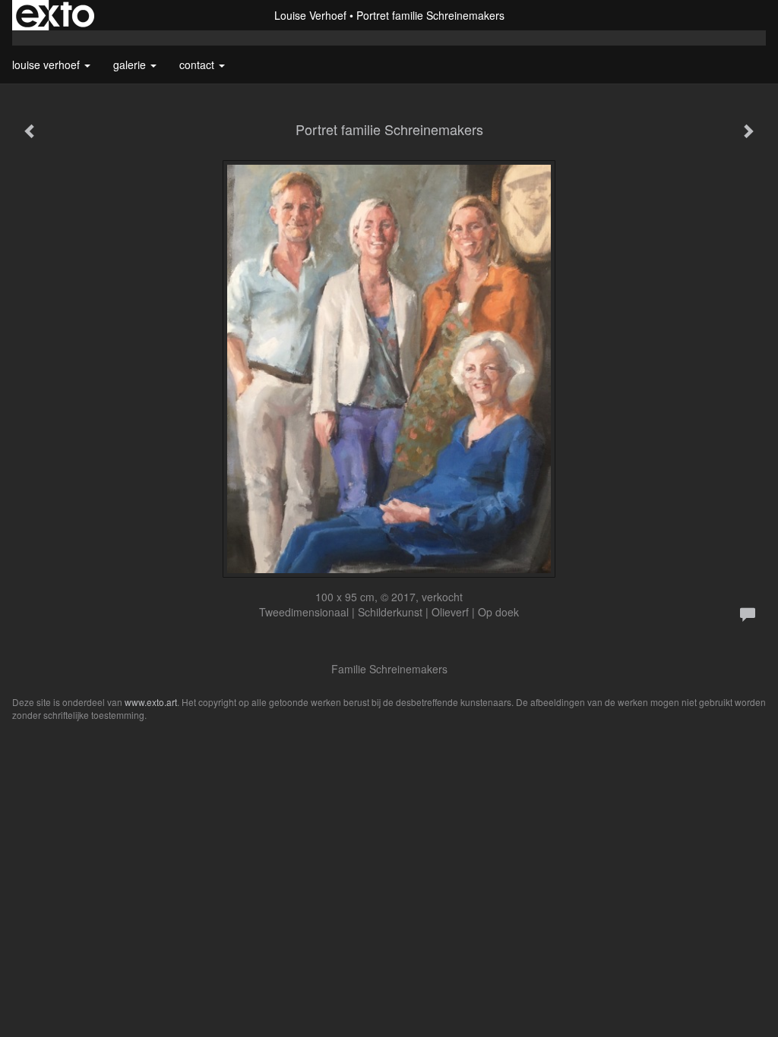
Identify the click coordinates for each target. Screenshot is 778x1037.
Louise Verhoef (310, 15)
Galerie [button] (131, 64)
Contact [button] (198, 64)
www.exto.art (151, 701)
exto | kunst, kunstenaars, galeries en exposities (55, 15)
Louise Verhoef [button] (47, 64)
